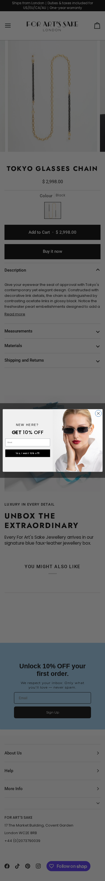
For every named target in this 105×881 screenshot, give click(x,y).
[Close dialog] (98, 413)
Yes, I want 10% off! (28, 453)
